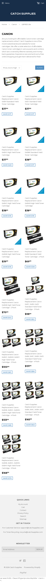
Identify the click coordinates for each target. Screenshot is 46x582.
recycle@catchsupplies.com (31, 532)
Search (23, 516)
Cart (42, 3)
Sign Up (39, 549)
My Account (23, 504)
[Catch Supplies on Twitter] (20, 561)
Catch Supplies (23, 13)
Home (4, 24)
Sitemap (23, 519)
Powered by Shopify (32, 567)
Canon (14, 24)
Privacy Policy (23, 513)
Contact (23, 510)
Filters (40, 68)
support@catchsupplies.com (32, 528)
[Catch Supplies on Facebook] (24, 561)
